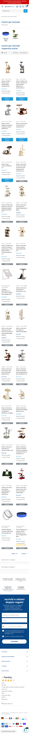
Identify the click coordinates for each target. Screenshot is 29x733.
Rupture (21, 181)
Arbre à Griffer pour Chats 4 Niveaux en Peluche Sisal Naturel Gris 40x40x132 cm (21, 84)
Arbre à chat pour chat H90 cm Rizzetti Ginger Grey (7, 448)
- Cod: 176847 (23, 326)
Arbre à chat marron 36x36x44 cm (7, 166)
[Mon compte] (20, 6)
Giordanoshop (6, 285)
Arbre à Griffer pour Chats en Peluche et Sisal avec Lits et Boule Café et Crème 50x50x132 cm (7, 250)
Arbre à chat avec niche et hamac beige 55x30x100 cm (21, 248)
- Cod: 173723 (22, 367)
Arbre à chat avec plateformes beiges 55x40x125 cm (21, 409)
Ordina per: (16, 52)
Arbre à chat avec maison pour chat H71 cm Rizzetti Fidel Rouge (21, 490)
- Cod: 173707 (8, 405)
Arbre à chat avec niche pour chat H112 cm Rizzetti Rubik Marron (7, 371)
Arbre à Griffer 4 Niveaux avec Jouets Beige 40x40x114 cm (6, 83)
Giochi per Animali (12, 16)
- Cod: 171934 (22, 79)
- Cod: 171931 (22, 243)
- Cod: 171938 (8, 243)
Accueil (3, 16)
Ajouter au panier (7, 98)
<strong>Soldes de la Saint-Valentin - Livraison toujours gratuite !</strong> (14, 2)
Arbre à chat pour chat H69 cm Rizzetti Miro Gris (21, 289)
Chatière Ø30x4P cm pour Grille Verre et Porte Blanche (7, 531)
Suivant (23, 553)
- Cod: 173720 (8, 121)
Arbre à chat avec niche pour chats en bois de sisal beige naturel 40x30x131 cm (21, 168)
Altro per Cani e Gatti (5, 40)
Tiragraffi (15, 38)
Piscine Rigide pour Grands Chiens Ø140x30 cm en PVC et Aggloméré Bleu (21, 533)
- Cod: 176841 (23, 485)
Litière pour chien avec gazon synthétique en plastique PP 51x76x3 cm (7, 491)
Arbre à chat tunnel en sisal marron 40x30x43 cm (21, 125)
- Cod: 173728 (8, 202)
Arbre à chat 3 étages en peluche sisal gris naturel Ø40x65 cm (7, 126)
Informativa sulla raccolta (8, 731)
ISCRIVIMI (14, 641)
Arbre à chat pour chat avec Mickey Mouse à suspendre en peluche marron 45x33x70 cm (21, 450)
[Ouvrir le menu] (2, 7)
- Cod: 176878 (23, 202)
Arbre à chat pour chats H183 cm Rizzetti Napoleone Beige (21, 207)
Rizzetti (18, 202)
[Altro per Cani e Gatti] (6, 33)
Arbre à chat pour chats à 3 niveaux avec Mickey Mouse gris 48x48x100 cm (21, 371)
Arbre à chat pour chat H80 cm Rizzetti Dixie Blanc (21, 330)
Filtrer (5, 52)
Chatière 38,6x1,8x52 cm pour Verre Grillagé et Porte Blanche (7, 292)
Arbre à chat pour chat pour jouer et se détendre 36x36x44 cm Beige (7, 410)
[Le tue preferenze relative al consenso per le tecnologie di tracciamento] (26, 730)
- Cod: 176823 (9, 326)
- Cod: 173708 (8, 162)
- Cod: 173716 (22, 445)
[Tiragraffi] (15, 33)
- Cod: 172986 (8, 485)
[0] (26, 6)
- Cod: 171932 (22, 162)
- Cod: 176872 (9, 367)
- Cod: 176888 (23, 285)
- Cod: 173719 (8, 79)
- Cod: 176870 (9, 445)
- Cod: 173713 (22, 121)
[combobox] (5, 626)
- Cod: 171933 (22, 405)
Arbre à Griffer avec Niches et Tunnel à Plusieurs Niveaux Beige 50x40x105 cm (7, 208)
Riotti (3, 79)
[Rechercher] (25, 11)
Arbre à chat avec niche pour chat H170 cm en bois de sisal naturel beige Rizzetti (7, 332)
